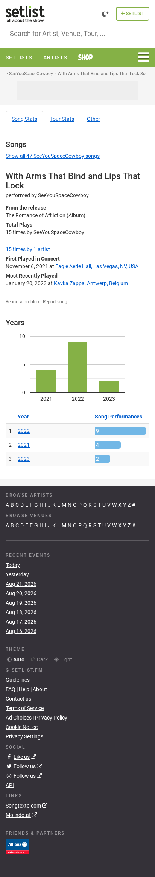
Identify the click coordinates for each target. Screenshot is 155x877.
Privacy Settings (24, 736)
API (10, 785)
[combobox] (77, 33)
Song (24, 119)
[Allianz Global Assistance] (17, 846)
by (28, 249)
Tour (62, 119)
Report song (55, 301)
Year (23, 417)
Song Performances (118, 417)
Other (93, 119)
